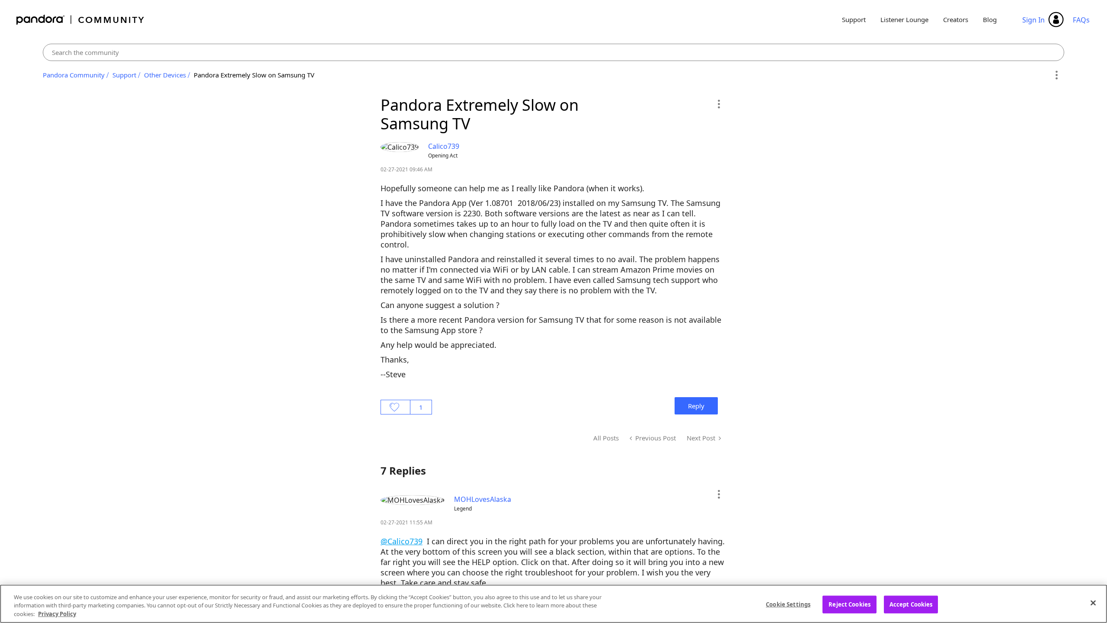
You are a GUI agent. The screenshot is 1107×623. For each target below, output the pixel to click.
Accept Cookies (911, 604)
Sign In (1033, 20)
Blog (990, 19)
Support (854, 19)
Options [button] (1056, 75)
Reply (696, 405)
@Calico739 (401, 541)
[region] (553, 603)
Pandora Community (80, 19)
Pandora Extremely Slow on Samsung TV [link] (254, 75)
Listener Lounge (904, 19)
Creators (955, 19)
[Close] (1093, 602)
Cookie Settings (788, 604)
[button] (718, 104)
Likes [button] (395, 407)
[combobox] (554, 52)
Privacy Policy (57, 614)
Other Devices (165, 75)
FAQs (1081, 20)
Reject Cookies (849, 604)
